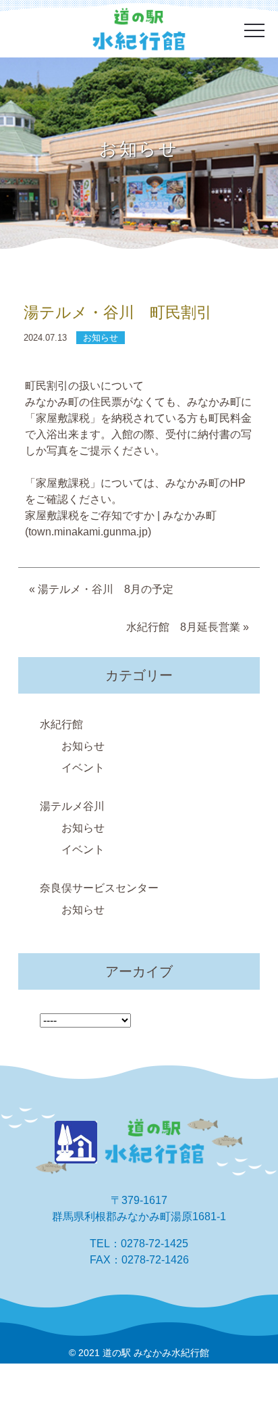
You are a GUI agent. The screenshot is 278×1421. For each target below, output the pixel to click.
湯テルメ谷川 (72, 806)
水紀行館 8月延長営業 (183, 627)
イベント (83, 767)
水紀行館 (61, 724)
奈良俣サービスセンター (99, 888)
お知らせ (83, 746)
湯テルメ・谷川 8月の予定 (105, 589)
